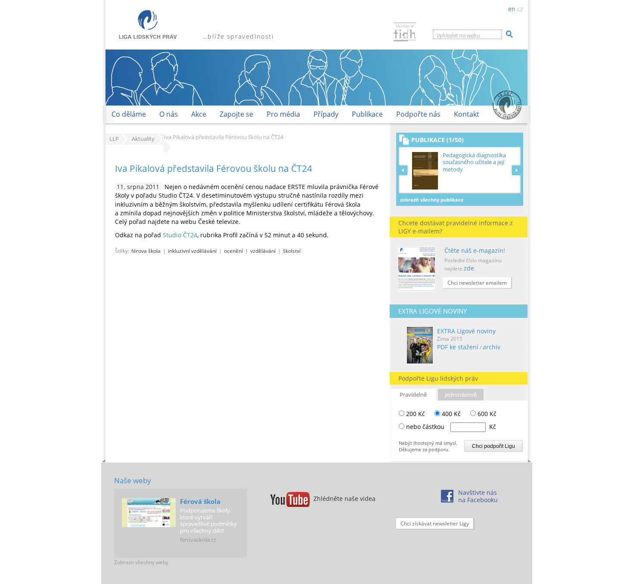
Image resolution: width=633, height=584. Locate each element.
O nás (168, 114)
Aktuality (143, 139)
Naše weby (132, 480)
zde (469, 268)
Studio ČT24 (180, 235)
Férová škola (200, 501)
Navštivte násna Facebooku (478, 496)
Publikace (367, 114)
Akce (198, 114)
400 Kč (450, 414)
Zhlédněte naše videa (344, 498)
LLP (114, 139)
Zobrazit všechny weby (141, 562)
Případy (325, 114)
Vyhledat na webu (458, 35)
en (511, 9)
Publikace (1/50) (437, 140)
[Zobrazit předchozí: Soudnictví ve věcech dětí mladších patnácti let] (404, 170)
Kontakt (466, 114)
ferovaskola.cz (198, 540)
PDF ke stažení (457, 347)
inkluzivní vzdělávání (192, 250)
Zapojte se (236, 114)
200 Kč (414, 414)
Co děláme (129, 114)
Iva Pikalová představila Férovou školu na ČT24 (213, 168)
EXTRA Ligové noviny (466, 331)
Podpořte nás (418, 114)
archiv (491, 347)
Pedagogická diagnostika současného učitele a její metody (474, 162)
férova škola (146, 250)
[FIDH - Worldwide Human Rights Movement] (405, 33)
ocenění (233, 250)
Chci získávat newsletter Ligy (434, 523)
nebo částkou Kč (451, 426)
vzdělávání (263, 250)
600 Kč (486, 414)
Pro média (283, 114)
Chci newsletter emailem (477, 282)
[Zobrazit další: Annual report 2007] (516, 170)
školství (292, 250)
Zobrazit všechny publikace (432, 199)
